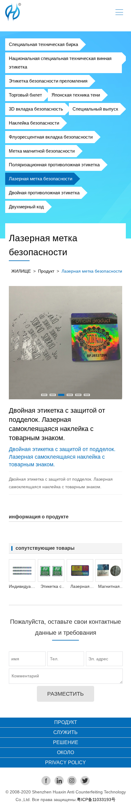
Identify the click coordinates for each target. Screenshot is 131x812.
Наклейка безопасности (34, 122)
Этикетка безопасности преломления (48, 80)
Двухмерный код (26, 206)
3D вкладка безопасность (36, 108)
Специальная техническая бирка (43, 44)
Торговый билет (25, 94)
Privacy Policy (65, 762)
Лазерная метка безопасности (40, 178)
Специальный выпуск (95, 108)
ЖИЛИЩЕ (21, 271)
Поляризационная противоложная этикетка (54, 164)
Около (65, 752)
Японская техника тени (75, 94)
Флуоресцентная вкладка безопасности (51, 136)
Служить (65, 732)
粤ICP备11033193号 (96, 799)
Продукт (46, 271)
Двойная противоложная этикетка (44, 192)
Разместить (65, 694)
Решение (65, 742)
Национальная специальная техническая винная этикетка (60, 62)
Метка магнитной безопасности (42, 151)
